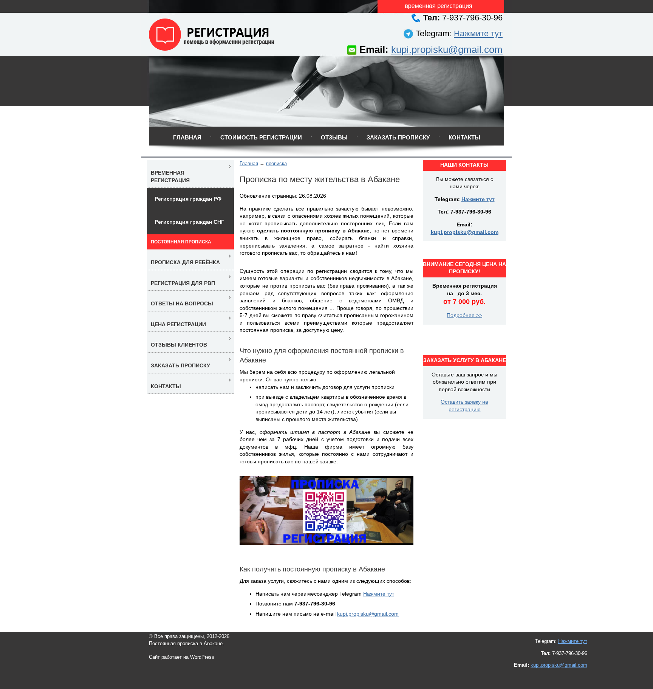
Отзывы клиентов (179, 345)
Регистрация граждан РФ (188, 199)
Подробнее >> (464, 315)
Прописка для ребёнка (185, 262)
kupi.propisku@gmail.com (447, 49)
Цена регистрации (178, 324)
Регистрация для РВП (183, 283)
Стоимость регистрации (261, 137)
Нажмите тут (478, 33)
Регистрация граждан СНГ (189, 222)
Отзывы (334, 137)
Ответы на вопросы (182, 303)
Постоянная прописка (181, 242)
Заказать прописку (398, 137)
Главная (187, 137)
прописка (276, 163)
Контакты (464, 137)
